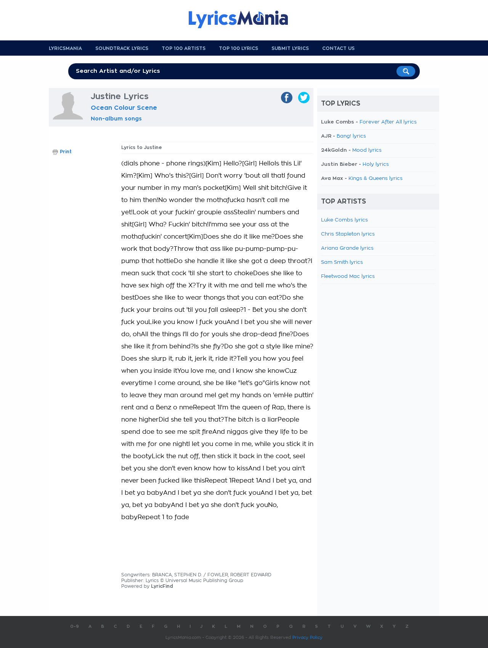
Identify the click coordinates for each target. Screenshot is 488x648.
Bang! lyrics (351, 136)
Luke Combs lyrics (344, 220)
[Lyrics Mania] (244, 19)
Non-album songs (116, 118)
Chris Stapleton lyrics (348, 234)
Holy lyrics (376, 164)
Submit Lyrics (290, 48)
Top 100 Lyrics (238, 48)
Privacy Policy (307, 637)
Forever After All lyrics (388, 122)
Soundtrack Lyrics (121, 48)
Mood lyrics (367, 150)
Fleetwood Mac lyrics (348, 276)
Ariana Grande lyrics (347, 248)
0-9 (74, 626)
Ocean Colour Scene (124, 108)
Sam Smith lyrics (342, 262)
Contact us (338, 48)
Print (66, 151)
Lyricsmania (65, 48)
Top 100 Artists (183, 48)
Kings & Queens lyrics (375, 178)
